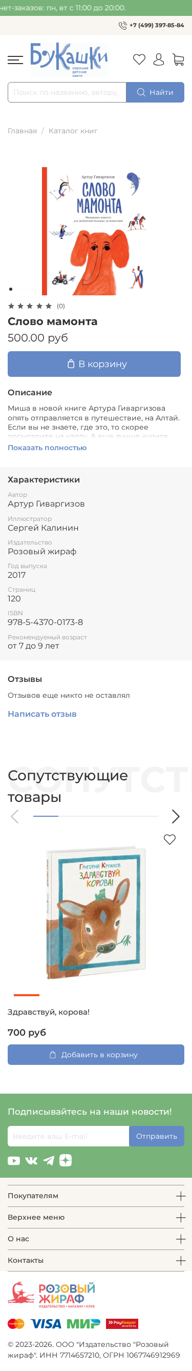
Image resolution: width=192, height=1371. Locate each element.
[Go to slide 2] (17, 289)
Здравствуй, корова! (49, 1012)
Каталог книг (73, 130)
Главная (22, 130)
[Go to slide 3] (25, 289)
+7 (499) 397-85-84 (157, 25)
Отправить (156, 1136)
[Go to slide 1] (10, 289)
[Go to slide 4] (32, 289)
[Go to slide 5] (39, 289)
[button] (15, 816)
